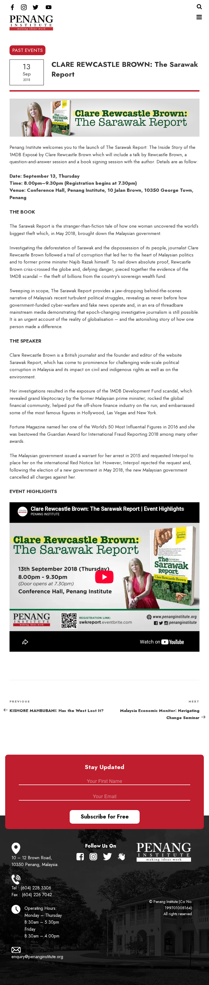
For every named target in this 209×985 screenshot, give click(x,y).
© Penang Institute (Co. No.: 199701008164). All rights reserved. (171, 908)
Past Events (27, 50)
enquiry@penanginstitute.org (37, 956)
